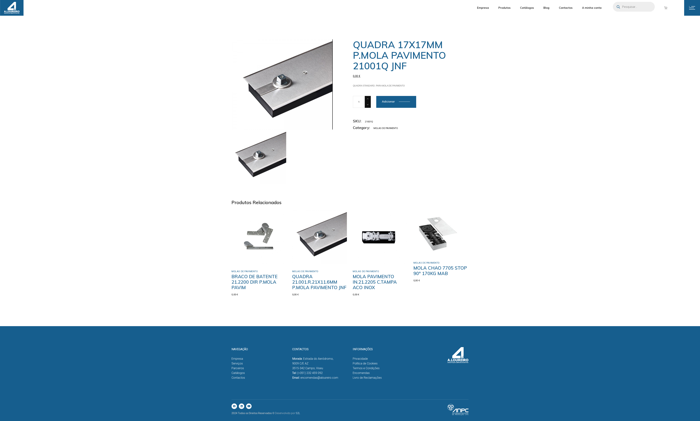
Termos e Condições (366, 368)
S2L (298, 413)
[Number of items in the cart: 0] (665, 7)
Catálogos (238, 373)
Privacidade (360, 358)
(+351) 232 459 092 (310, 373)
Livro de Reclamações (367, 377)
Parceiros (238, 368)
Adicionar (388, 101)
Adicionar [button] (245, 260)
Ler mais (305, 260)
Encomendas (361, 373)
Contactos (238, 377)
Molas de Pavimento (386, 128)
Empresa (237, 358)
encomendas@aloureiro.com (319, 377)
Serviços (237, 363)
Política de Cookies (365, 363)
